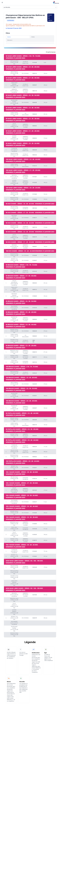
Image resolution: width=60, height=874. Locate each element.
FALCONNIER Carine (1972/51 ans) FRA (14, 307)
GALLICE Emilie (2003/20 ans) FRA (14, 155)
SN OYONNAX (25, 73)
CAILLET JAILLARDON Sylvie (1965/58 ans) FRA (14, 283)
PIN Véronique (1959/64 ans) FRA (14, 208)
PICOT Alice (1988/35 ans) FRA (13, 362)
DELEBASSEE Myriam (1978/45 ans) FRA (13, 319)
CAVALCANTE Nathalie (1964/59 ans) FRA (13, 85)
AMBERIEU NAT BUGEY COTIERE (25, 91)
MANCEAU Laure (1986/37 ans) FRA (14, 352)
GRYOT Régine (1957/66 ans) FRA (14, 73)
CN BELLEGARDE (25, 114)
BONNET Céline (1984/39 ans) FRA (14, 357)
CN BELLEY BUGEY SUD (25, 62)
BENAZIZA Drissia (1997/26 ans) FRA (14, 177)
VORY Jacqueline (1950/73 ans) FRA (14, 62)
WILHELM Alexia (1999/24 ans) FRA (14, 199)
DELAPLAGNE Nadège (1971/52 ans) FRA (13, 102)
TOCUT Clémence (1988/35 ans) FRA (13, 126)
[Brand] (56, 2)
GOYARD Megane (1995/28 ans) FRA (13, 138)
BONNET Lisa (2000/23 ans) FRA (13, 260)
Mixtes (33, 37)
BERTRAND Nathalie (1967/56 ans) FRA (13, 218)
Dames (9, 37)
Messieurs (9, 40)
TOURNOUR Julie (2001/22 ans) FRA (14, 150)
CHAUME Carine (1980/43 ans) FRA (14, 227)
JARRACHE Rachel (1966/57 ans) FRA (14, 91)
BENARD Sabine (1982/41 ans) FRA (14, 331)
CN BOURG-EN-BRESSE (25, 208)
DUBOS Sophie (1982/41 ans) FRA (14, 114)
